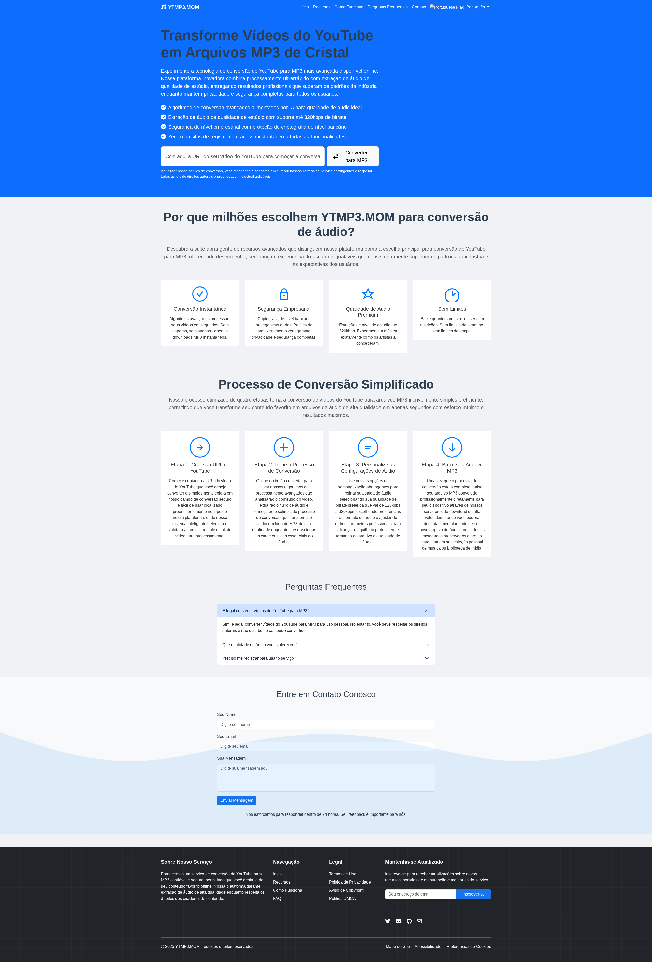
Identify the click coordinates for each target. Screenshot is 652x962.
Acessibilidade (428, 946)
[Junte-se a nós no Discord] (398, 921)
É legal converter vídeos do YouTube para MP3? (266, 611)
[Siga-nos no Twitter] (387, 921)
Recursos (321, 7)
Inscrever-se (474, 894)
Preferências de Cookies (468, 946)
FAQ (277, 898)
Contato (419, 7)
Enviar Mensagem (236, 800)
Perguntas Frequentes (388, 7)
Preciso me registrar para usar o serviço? (259, 658)
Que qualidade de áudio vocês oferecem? (260, 645)
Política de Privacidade (350, 882)
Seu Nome (226, 714)
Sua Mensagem (231, 758)
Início (304, 7)
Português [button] (475, 7)
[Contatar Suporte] (419, 921)
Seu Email (226, 736)
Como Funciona (348, 7)
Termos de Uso (342, 874)
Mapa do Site (398, 946)
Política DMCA (342, 898)
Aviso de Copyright (346, 890)
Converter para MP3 (356, 156)
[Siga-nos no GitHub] (409, 921)
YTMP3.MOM (183, 7)
